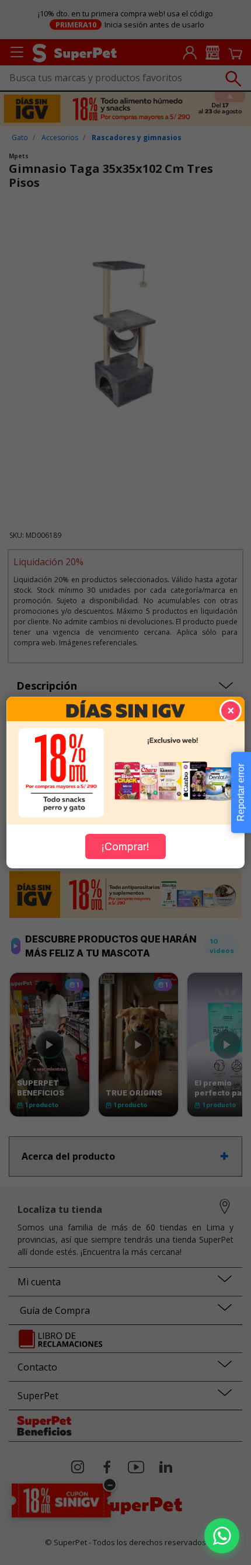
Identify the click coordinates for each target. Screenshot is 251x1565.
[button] (221, 1535)
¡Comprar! (125, 846)
